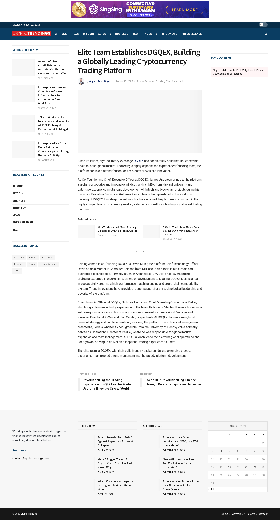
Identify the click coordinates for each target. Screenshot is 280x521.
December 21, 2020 (175, 450)
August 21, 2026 (108, 235)
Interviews (169, 33)
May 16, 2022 (106, 494)
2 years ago (47, 78)
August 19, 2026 (173, 239)
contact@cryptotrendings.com (30, 458)
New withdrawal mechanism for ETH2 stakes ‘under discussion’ (180, 463)
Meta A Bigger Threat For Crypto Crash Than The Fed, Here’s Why (115, 463)
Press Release (191, 33)
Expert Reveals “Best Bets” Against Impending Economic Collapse (116, 441)
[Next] (143, 251)
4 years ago (47, 134)
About (224, 513)
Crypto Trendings (99, 81)
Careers (251, 513)
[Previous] (136, 251)
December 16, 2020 (175, 494)
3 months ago (48, 108)
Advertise (237, 513)
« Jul (211, 489)
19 (229, 467)
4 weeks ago (47, 160)
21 (246, 467)
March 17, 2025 (124, 81)
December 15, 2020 (175, 472)
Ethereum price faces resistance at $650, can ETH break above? (180, 441)
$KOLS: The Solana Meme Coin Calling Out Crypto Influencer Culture (181, 230)
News (75, 33)
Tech (136, 33)
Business (121, 33)
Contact (263, 513)
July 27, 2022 (106, 472)
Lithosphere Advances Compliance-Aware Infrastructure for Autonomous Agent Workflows (52, 95)
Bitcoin (88, 33)
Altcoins (104, 33)
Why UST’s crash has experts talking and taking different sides (115, 485)
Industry (150, 33)
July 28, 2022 (106, 450)
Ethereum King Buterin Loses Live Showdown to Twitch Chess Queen (181, 485)
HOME (63, 33)
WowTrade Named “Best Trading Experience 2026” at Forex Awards (117, 229)
